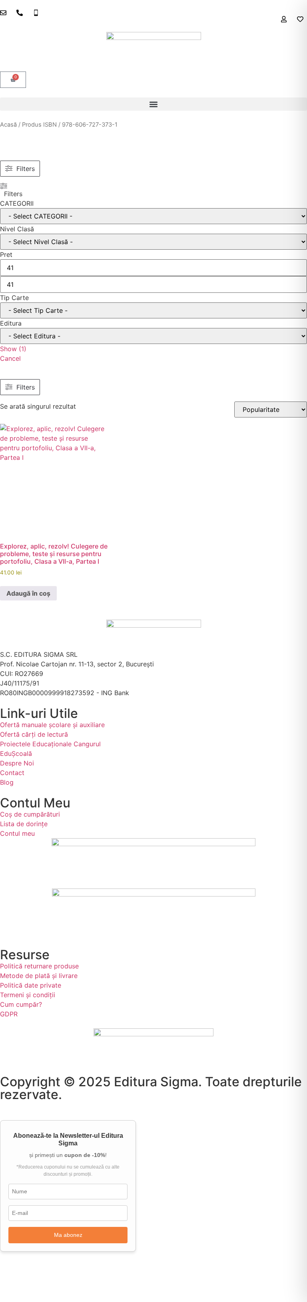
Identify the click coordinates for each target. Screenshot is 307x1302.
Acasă (8, 124)
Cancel (10, 358)
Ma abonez (68, 1235)
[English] (295, 26)
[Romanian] (303, 26)
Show (13, 349)
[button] (153, 104)
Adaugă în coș (28, 593)
